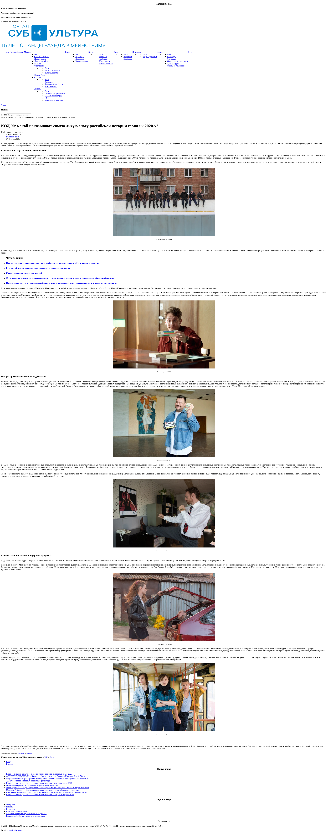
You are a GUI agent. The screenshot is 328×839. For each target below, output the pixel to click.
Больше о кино (12, 137)
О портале (10, 804)
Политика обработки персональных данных (25, 816)
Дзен (52, 757)
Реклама (9, 807)
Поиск (4, 115)
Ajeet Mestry (21, 753)
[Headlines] (53, 48)
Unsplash (29, 753)
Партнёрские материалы (17, 811)
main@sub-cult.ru (14, 830)
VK (46, 757)
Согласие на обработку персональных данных (26, 814)
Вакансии (10, 809)
